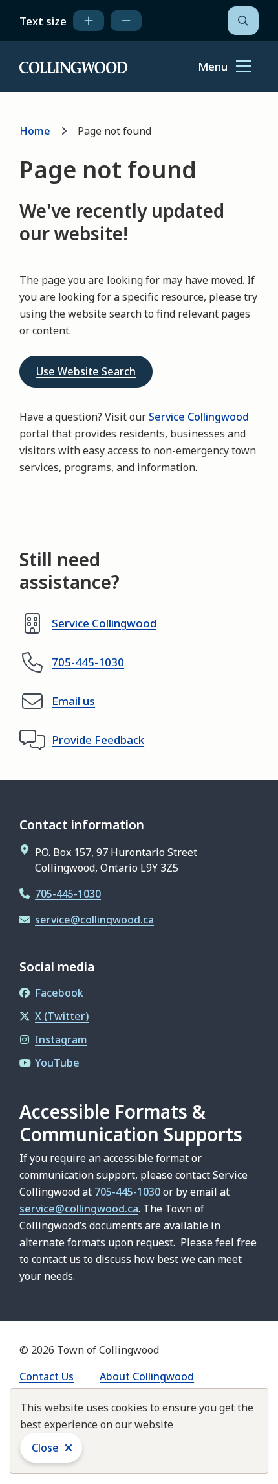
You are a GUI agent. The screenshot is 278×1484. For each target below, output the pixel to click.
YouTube (57, 1063)
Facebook (59, 993)
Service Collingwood (199, 417)
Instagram (61, 1039)
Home (34, 131)
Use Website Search (86, 371)
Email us (73, 700)
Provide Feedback (98, 739)
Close (45, 1448)
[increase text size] (88, 20)
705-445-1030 (88, 662)
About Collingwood (147, 1376)
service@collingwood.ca (94, 919)
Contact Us (46, 1376)
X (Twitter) (62, 1016)
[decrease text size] (126, 20)
